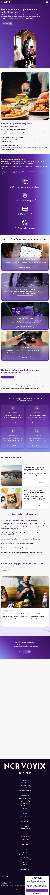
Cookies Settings (11, 878)
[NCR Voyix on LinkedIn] (30, 773)
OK (37, 890)
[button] (47, 2)
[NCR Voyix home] (5, 2)
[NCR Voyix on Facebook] (20, 773)
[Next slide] (47, 630)
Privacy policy (42, 888)
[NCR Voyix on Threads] (23, 773)
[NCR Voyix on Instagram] (26, 773)
